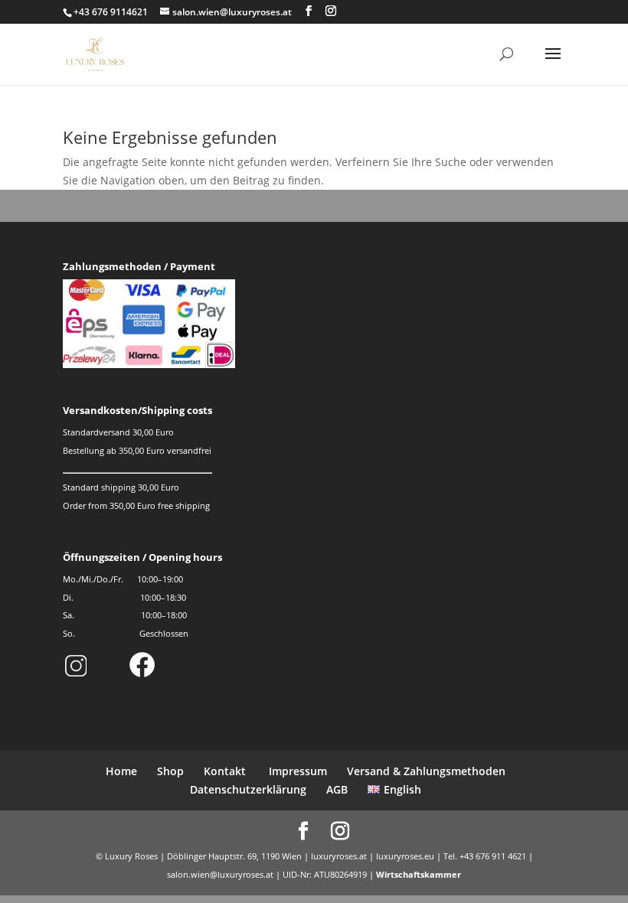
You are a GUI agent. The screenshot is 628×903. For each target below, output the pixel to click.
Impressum (296, 771)
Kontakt (225, 771)
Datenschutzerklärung (248, 789)
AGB (337, 789)
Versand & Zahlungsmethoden (426, 771)
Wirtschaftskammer (418, 874)
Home (121, 771)
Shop (170, 771)
